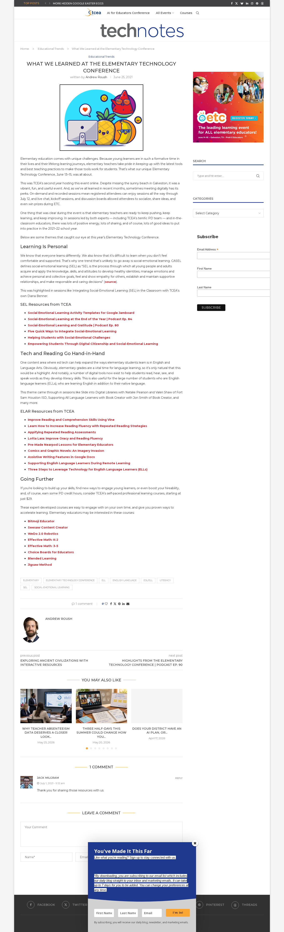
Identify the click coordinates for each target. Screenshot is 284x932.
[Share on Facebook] (111, 604)
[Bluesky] (242, 3)
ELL (104, 580)
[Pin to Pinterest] (119, 604)
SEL (25, 587)
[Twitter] (236, 3)
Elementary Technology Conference (70, 580)
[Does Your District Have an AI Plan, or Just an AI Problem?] (157, 706)
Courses (186, 13)
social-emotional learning (52, 587)
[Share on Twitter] (115, 604)
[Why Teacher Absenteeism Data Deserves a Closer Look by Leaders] (46, 706)
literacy (165, 580)
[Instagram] (252, 3)
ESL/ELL (148, 580)
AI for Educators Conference (128, 13)
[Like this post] (106, 604)
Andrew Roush (96, 77)
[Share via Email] (127, 604)
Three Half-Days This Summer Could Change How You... (101, 733)
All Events (163, 13)
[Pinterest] (257, 3)
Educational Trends (51, 48)
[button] (45, 3)
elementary (31, 580)
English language (125, 580)
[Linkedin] (247, 3)
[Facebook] (231, 3)
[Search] (197, 13)
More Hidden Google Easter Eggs (78, 3)
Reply (179, 778)
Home (24, 48)
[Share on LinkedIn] (123, 604)
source (110, 282)
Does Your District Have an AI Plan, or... (157, 731)
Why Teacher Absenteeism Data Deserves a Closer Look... (46, 733)
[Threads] (262, 3)
